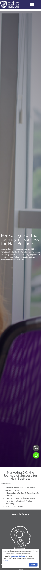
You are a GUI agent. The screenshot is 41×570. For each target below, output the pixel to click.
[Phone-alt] (36, 448)
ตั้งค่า (6, 561)
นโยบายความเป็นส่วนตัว (18, 556)
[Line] (36, 455)
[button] (32, 4)
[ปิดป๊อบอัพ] (37, 551)
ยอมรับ (33, 565)
